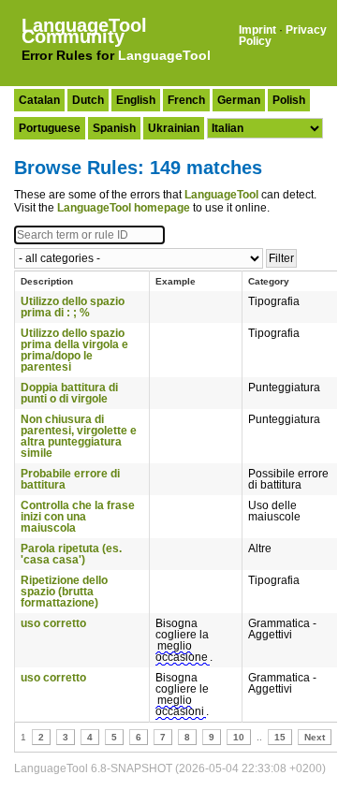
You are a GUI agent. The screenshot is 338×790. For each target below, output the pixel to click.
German (238, 100)
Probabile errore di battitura (70, 479)
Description (47, 281)
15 (280, 737)
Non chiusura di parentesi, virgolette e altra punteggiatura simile (79, 436)
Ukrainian (173, 128)
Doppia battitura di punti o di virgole (69, 393)
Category (268, 281)
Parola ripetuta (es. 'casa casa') (71, 554)
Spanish (114, 128)
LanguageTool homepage (123, 207)
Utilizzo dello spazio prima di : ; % (73, 307)
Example (175, 281)
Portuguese (50, 128)
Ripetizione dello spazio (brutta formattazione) (64, 591)
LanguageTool (164, 55)
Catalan (39, 100)
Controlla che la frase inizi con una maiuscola (78, 516)
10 (238, 737)
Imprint (257, 30)
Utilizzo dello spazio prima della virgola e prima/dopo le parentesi (74, 350)
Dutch (88, 100)
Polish (288, 100)
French (186, 100)
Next (314, 737)
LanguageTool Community (84, 31)
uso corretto (53, 623)
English (135, 100)
